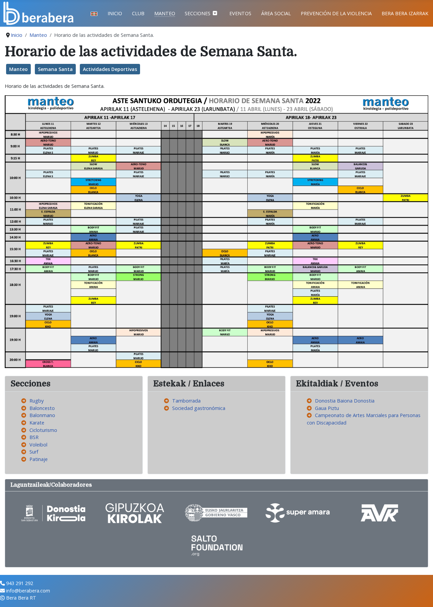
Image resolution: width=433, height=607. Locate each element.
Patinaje (38, 459)
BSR (34, 437)
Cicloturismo (43, 430)
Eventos (240, 13)
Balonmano (42, 415)
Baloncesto (42, 408)
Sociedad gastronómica (198, 408)
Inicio (115, 13)
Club (138, 13)
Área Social (276, 13)
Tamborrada (186, 400)
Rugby (36, 400)
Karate (36, 422)
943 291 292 (19, 583)
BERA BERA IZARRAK (405, 13)
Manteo (164, 13)
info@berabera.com (28, 590)
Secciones (197, 13)
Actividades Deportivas (110, 69)
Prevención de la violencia (336, 13)
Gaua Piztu (327, 408)
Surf (33, 451)
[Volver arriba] (422, 595)
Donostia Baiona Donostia (344, 400)
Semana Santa (55, 69)
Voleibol (38, 444)
